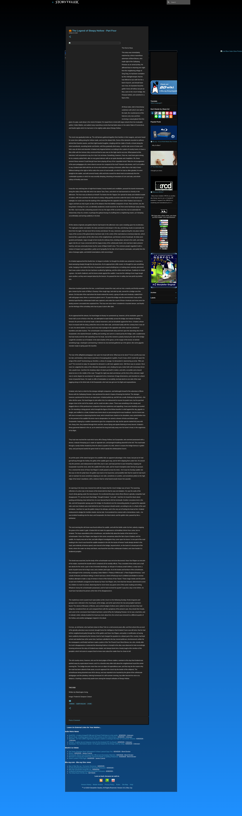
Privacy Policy (109, 784)
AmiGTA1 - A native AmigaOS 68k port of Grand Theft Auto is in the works (93, 735)
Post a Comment (74, 720)
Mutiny (71, 753)
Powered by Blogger (122, 813)
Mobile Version (98, 784)
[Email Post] (70, 701)
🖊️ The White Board (157, 167)
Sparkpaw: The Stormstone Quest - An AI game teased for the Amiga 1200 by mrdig (96, 744)
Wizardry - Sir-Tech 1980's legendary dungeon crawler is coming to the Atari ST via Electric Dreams (102, 739)
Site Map (125, 784)
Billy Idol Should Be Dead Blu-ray (80, 769)
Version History (86, 784)
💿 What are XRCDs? (157, 192)
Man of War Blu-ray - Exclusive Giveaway (82, 766)
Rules (118, 784)
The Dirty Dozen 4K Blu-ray (78, 773)
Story (89, 703)
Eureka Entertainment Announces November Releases (87, 768)
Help (131, 784)
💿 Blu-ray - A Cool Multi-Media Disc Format (164, 141)
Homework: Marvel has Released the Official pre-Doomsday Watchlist (92, 755)
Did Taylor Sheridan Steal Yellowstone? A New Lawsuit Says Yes (90, 751)
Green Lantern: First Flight (77, 758)
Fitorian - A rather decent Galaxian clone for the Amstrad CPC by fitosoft (92, 742)
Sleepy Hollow (80, 703)
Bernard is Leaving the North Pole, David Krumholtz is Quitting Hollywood (93, 756)
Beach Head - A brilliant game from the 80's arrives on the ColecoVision (93, 737)
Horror (72, 703)
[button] (70, 37)
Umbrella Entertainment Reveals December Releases (87, 771)
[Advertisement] (162, 65)
